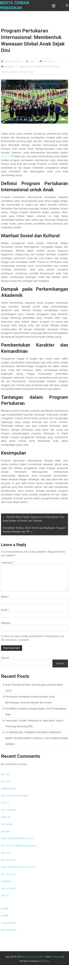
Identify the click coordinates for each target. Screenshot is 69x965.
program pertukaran (9, 72)
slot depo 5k (8, 874)
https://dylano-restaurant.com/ (18, 866)
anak (21, 66)
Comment (7, 562)
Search (5, 657)
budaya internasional (34, 66)
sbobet (5, 831)
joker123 (6, 817)
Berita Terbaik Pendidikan (33, 957)
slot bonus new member (15, 795)
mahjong (6, 881)
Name (5, 596)
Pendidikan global (52, 66)
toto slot (6, 852)
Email (5, 609)
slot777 (5, 802)
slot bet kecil (8, 859)
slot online (7, 824)
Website (5, 622)
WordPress (44, 961)
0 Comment (48, 61)
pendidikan (9, 66)
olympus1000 (8, 922)
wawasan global (27, 72)
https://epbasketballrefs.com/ (18, 838)
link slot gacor (9, 929)
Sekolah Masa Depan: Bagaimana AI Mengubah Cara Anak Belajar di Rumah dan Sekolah (33, 518)
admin (31, 61)
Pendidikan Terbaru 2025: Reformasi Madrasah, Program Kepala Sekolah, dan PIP (34, 529)
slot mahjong (8, 809)
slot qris (5, 781)
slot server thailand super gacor (19, 845)
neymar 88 (7, 156)
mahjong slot (8, 788)
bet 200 (5, 774)
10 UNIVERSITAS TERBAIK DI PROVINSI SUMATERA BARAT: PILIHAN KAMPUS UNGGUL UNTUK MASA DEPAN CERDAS (36, 738)
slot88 (4, 908)
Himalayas (56, 957)
